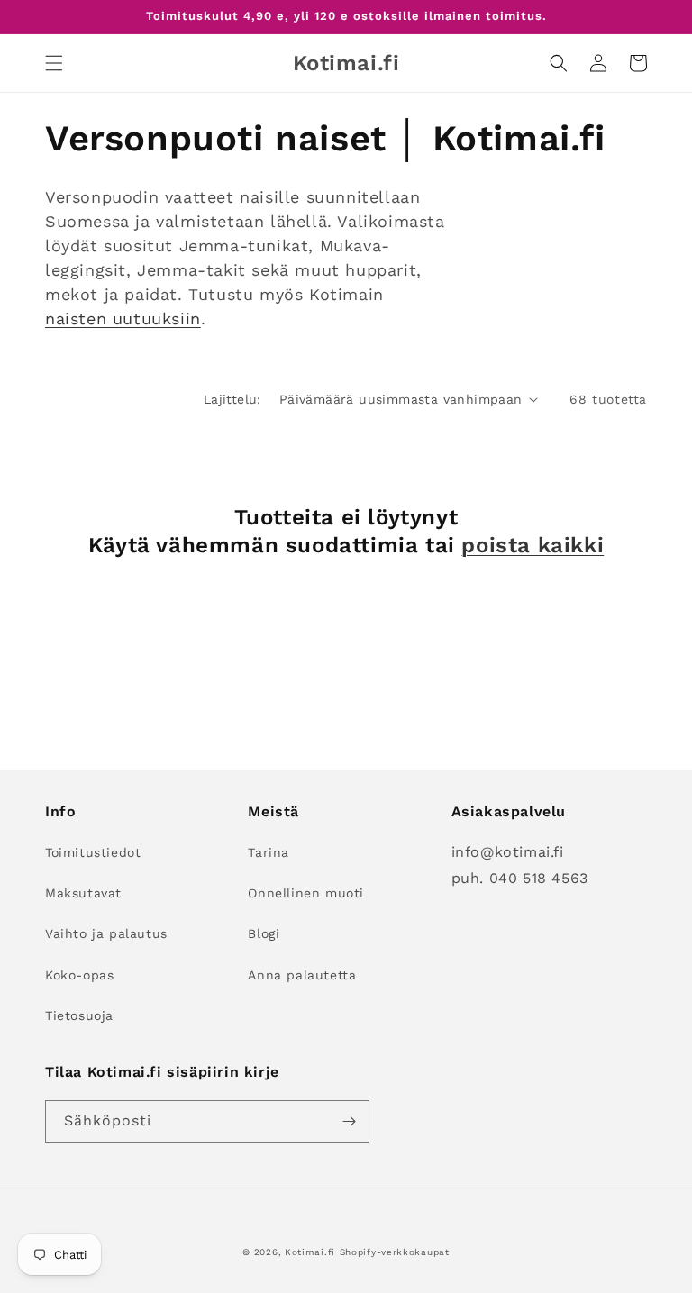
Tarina (268, 852)
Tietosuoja (79, 1015)
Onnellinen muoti (306, 893)
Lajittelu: (232, 399)
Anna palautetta (302, 975)
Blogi (263, 933)
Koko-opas (79, 975)
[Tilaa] (349, 1121)
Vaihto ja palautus (106, 933)
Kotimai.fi (310, 1252)
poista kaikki (532, 545)
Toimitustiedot (93, 852)
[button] (54, 63)
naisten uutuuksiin (123, 318)
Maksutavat (83, 893)
